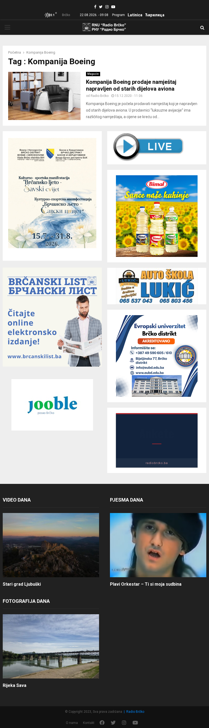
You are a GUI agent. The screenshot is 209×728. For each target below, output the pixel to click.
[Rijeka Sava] (51, 646)
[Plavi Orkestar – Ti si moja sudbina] (158, 545)
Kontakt (88, 723)
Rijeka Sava (14, 685)
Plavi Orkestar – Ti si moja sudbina (146, 584)
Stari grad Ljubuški (22, 584)
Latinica (135, 15)
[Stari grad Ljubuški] (51, 545)
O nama (72, 723)
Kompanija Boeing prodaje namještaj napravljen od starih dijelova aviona (131, 85)
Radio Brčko (100, 96)
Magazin (93, 73)
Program (118, 15)
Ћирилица (154, 15)
